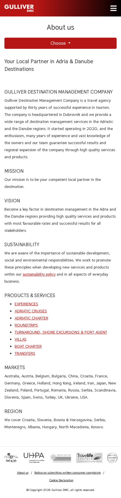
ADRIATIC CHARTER (31, 318)
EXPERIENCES (26, 304)
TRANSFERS (25, 353)
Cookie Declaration (61, 480)
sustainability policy (39, 274)
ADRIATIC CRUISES (31, 311)
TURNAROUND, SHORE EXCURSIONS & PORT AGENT (61, 332)
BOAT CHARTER (28, 346)
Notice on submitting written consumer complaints (67, 472)
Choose (59, 43)
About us (22, 472)
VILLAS (20, 339)
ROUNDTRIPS (26, 325)
